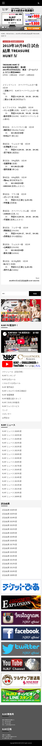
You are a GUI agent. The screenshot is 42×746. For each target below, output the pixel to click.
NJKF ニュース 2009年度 (12, 496)
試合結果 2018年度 (9, 540)
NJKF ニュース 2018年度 (12, 462)
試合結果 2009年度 (9, 575)
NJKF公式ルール (9, 379)
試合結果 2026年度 (9, 510)
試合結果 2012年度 (9, 563)
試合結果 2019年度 (9, 537)
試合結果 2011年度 (9, 567)
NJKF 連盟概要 (8, 395)
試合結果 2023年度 (9, 521)
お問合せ (5, 418)
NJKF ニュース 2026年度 (12, 431)
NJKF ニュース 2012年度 (12, 485)
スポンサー (6, 414)
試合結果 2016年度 (9, 548)
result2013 (6, 41)
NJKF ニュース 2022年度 (12, 446)
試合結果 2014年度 (9, 556)
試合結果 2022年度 (9, 525)
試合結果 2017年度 (9, 544)
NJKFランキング (9, 375)
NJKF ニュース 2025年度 (12, 435)
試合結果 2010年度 (9, 571)
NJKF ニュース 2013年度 (12, 481)
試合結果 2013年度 (9, 560)
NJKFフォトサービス (10, 406)
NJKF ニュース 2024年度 (12, 439)
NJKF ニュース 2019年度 (12, 458)
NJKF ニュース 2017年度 (12, 466)
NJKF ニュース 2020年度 (12, 454)
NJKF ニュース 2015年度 (12, 473)
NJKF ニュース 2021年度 (12, 450)
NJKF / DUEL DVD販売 (10, 402)
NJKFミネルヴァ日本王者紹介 (14, 391)
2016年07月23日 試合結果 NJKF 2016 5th (24, 279)
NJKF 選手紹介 (8, 387)
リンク (5, 410)
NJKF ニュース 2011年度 (12, 489)
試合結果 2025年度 (9, 514)
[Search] (38, 3)
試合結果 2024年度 (9, 517)
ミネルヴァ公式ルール (11, 383)
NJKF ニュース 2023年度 (12, 443)
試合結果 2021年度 (9, 529)
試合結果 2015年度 (9, 552)
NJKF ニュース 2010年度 (12, 492)
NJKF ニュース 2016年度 (12, 469)
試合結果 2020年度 (9, 533)
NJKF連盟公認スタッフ (11, 398)
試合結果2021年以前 (17, 41)
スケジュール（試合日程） (13, 372)
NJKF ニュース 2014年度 (12, 477)
